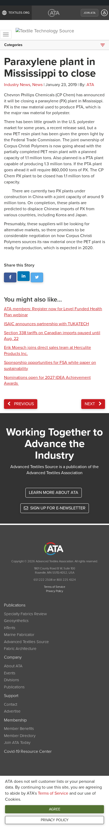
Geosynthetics (16, 620)
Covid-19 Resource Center (28, 751)
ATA (90, 84)
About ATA (13, 666)
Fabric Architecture (20, 648)
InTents (9, 627)
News (37, 84)
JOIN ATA (90, 12)
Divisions (11, 680)
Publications (14, 687)
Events (9, 673)
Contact (10, 704)
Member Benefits (19, 728)
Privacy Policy (55, 820)
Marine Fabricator (19, 634)
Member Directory (19, 735)
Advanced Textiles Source (26, 641)
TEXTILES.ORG (19, 12)
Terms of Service (53, 793)
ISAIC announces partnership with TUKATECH (46, 324)
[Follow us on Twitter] (37, 277)
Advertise (12, 711)
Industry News (17, 84)
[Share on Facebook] (10, 277)
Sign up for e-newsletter (57, 508)
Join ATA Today (17, 742)
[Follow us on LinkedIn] (23, 276)
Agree (54, 809)
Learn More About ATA (53, 492)
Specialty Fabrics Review (25, 614)
